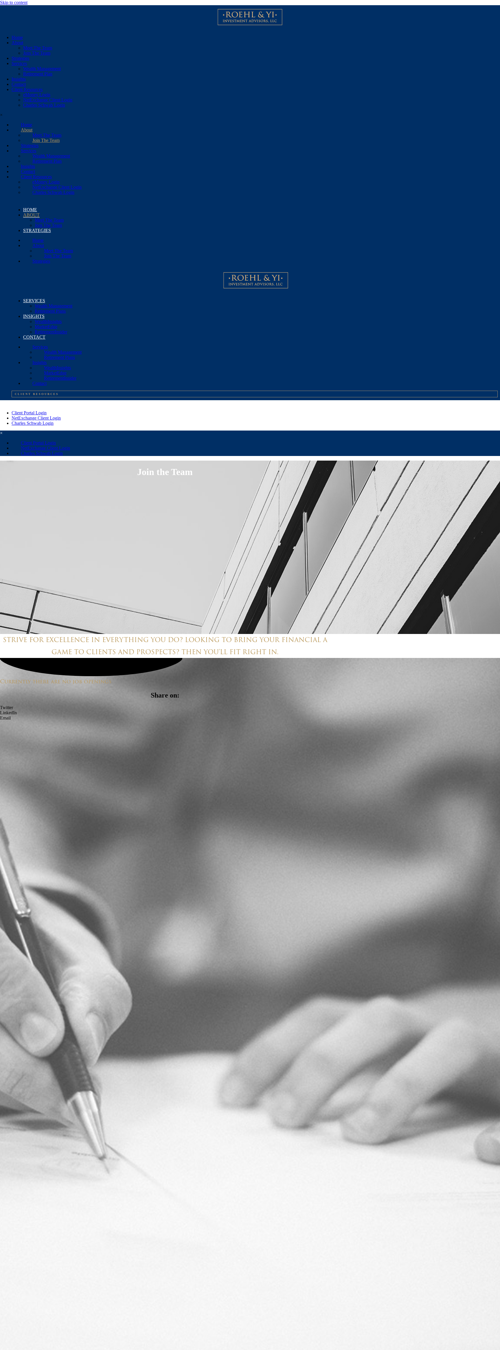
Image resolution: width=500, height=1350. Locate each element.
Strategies (20, 58)
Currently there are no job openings (55, 681)
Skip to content (13, 2)
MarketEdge (46, 326)
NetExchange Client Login (47, 99)
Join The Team (36, 53)
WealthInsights (48, 321)
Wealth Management (42, 68)
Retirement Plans (50, 311)
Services (19, 63)
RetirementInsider (51, 331)
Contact (19, 84)
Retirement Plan (37, 73)
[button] (165, 681)
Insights (19, 79)
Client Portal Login (29, 412)
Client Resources (27, 89)
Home (17, 37)
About (17, 42)
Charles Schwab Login (44, 105)
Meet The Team (37, 47)
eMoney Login (36, 94)
